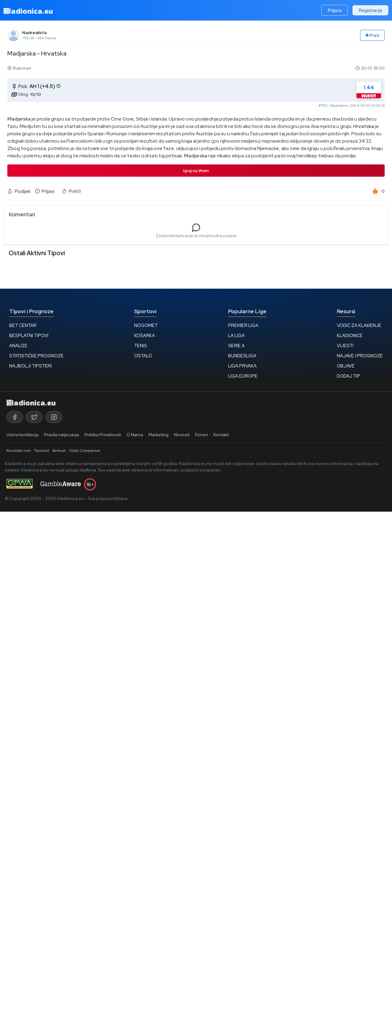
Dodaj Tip (348, 376)
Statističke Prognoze (36, 356)
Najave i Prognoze (360, 356)
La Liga (236, 335)
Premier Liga (243, 325)
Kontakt (221, 434)
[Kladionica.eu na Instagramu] (54, 417)
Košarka (144, 335)
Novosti (182, 434)
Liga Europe (243, 376)
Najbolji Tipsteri (30, 366)
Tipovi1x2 (41, 450)
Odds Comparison (84, 450)
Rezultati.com (18, 450)
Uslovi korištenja (22, 434)
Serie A (236, 345)
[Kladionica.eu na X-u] (34, 417)
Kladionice (350, 335)
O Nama (134, 434)
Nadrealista (34, 32)
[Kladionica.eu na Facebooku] (14, 417)
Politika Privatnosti (103, 434)
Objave (346, 366)
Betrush (59, 450)
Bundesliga (242, 356)
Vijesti (345, 345)
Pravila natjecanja (61, 434)
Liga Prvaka (242, 366)
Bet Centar (22, 325)
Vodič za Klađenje (359, 325)
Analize (18, 345)
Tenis (140, 345)
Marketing (158, 434)
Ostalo (143, 356)
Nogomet (146, 325)
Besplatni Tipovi (28, 335)
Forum (201, 434)
